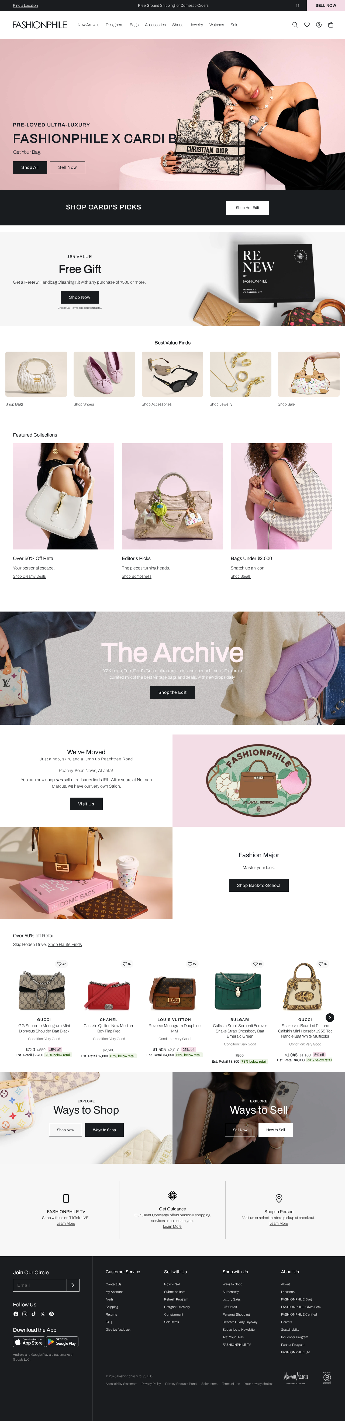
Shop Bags (14, 404)
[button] (295, 24)
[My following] (307, 24)
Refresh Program (176, 1299)
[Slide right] (330, 1017)
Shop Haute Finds (65, 944)
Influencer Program (294, 1337)
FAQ (109, 1322)
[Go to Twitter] (43, 1314)
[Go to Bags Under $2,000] (281, 496)
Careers (286, 1322)
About (285, 1284)
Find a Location (25, 6)
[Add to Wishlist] (61, 964)
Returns (111, 1314)
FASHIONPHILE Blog (296, 1299)
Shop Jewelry (221, 404)
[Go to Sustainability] (327, 1378)
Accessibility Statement (121, 1384)
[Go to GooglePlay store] (62, 1345)
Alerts (109, 1299)
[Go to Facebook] (16, 1314)
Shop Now (79, 297)
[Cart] (330, 24)
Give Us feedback (118, 1329)
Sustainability (290, 1329)
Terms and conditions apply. (86, 307)
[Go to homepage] (40, 24)
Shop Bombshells (136, 576)
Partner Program (292, 1345)
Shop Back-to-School (259, 885)
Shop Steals (241, 576)
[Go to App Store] (29, 1345)
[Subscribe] (72, 1285)
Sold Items (171, 1322)
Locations (288, 1292)
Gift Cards (230, 1307)
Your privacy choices (258, 1384)
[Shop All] (172, 114)
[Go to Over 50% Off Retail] (63, 496)
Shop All (30, 167)
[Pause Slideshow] (297, 5)
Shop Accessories (157, 404)
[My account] (318, 24)
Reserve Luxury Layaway (240, 1322)
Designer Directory (177, 1307)
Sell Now (67, 167)
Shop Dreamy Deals (29, 576)
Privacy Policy (151, 1384)
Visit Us (86, 804)
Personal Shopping (236, 1314)
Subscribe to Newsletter (239, 1329)
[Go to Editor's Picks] (172, 496)
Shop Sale (286, 404)
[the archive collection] (172, 668)
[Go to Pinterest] (51, 1314)
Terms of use (231, 1384)
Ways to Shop (104, 1130)
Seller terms (209, 1384)
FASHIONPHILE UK (295, 1352)
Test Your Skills (233, 1337)
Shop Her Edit (247, 208)
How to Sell (275, 1130)
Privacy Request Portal (181, 1384)
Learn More (66, 1223)
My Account (114, 1292)
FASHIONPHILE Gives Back (301, 1307)
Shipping (112, 1307)
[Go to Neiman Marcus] (296, 1378)
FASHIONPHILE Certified (299, 1314)
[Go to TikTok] (34, 1314)
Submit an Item (174, 1292)
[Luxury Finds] (172, 279)
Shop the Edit (172, 692)
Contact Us (114, 1284)
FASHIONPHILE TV (237, 1345)
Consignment (173, 1314)
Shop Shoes (84, 404)
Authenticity (231, 1292)
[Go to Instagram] (25, 1314)
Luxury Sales (232, 1299)
